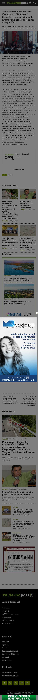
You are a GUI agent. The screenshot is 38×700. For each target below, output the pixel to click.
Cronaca (22, 209)
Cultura (4, 248)
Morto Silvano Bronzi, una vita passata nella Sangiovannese (26, 204)
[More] (35, 181)
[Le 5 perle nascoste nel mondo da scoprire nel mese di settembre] (19, 267)
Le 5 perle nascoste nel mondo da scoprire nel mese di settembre (17, 279)
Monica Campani (11, 26)
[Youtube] (21, 683)
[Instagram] (10, 683)
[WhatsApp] (30, 181)
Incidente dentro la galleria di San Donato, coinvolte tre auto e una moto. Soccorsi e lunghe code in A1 (18, 379)
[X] (16, 181)
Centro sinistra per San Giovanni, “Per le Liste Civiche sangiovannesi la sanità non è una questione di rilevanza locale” (28, 402)
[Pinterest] (20, 181)
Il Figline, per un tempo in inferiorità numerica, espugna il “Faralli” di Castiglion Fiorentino (24, 537)
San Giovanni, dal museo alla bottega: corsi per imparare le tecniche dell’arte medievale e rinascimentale (28, 243)
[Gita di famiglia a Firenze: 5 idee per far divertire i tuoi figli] (19, 291)
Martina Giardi (16, 515)
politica (10, 175)
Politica (4, 11)
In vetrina (7, 275)
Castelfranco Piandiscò (25, 11)
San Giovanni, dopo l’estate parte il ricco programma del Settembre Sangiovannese (10, 242)
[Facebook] (11, 181)
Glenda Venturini (13, 439)
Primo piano (17, 533)
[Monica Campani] (3, 27)
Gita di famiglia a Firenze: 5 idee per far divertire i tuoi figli (17, 302)
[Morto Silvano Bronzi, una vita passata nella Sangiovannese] (28, 194)
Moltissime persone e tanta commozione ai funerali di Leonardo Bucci (15, 354)
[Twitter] (16, 683)
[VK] (25, 181)
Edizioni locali (12, 11)
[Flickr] (27, 683)
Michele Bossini (17, 542)
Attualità (5, 221)
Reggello (7, 360)
